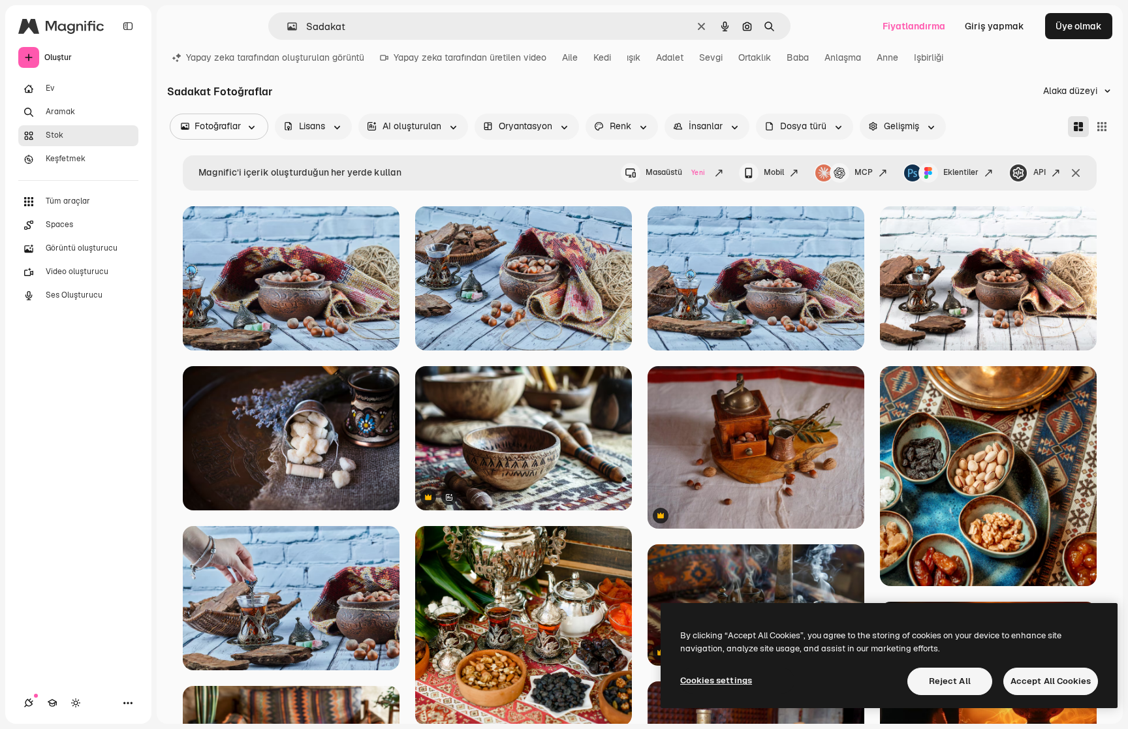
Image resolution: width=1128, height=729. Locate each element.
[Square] (1101, 126)
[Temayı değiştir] (75, 702)
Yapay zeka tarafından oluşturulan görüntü (275, 57)
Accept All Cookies (1050, 681)
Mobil (774, 172)
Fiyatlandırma (914, 26)
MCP (863, 172)
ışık (633, 57)
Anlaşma (842, 57)
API (1039, 172)
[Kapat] (1076, 173)
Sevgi (711, 57)
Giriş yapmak (994, 26)
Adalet (669, 57)
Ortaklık (754, 57)
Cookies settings (716, 680)
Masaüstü (675, 172)
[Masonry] (1078, 126)
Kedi (602, 57)
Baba (798, 57)
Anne (887, 57)
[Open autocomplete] (287, 26)
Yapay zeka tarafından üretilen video (470, 57)
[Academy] (52, 702)
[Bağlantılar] (28, 702)
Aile (570, 57)
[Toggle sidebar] (128, 26)
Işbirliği (928, 57)
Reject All (950, 681)
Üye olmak (1079, 26)
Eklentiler (961, 172)
